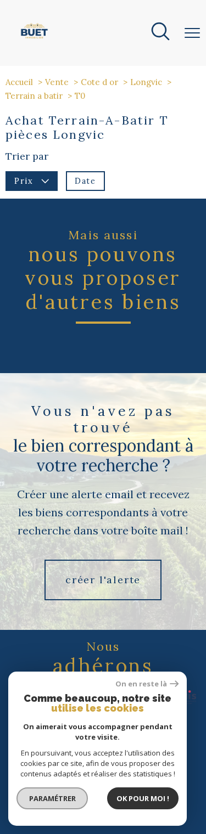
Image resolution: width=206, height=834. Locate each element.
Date (85, 181)
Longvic (146, 82)
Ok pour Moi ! (142, 798)
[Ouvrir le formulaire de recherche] (160, 32)
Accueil (19, 82)
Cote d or (99, 82)
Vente (57, 82)
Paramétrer (52, 798)
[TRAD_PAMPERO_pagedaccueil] (34, 39)
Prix (23, 181)
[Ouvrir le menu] (192, 33)
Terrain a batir (34, 96)
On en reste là (141, 684)
